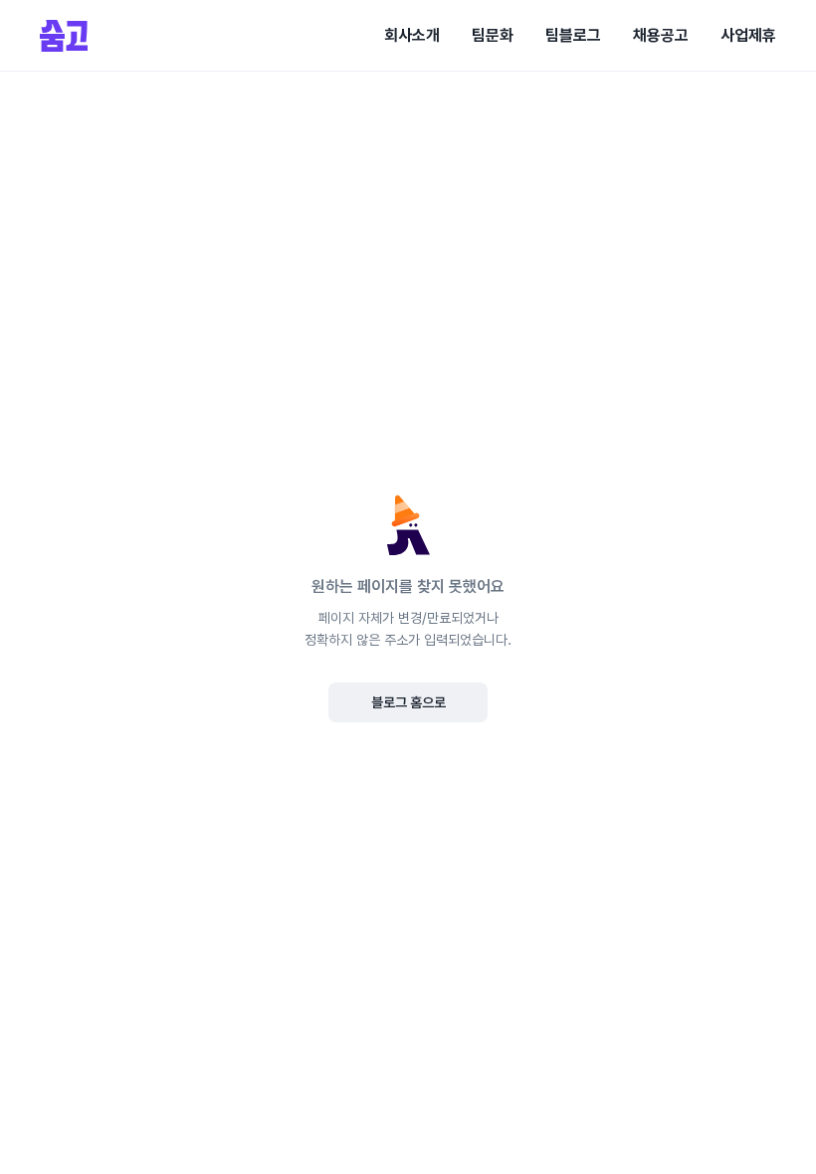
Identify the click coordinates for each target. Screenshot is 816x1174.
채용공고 (661, 35)
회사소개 (412, 35)
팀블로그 (573, 35)
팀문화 (492, 35)
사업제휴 (748, 35)
